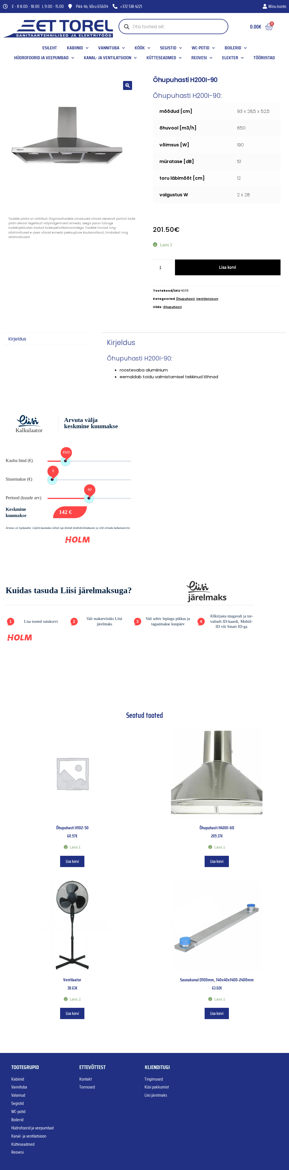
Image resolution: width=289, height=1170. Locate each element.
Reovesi (199, 57)
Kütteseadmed (161, 57)
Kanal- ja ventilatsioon (107, 57)
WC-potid (200, 48)
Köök (140, 48)
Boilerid (233, 48)
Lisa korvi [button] (72, 861)
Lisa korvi (227, 267)
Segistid (168, 48)
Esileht (49, 48)
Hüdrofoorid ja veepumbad (41, 57)
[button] (127, 85)
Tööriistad (264, 57)
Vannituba (108, 48)
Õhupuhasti (185, 299)
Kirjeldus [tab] (17, 339)
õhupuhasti (172, 307)
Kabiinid (75, 48)
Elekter (230, 57)
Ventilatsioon (207, 299)
